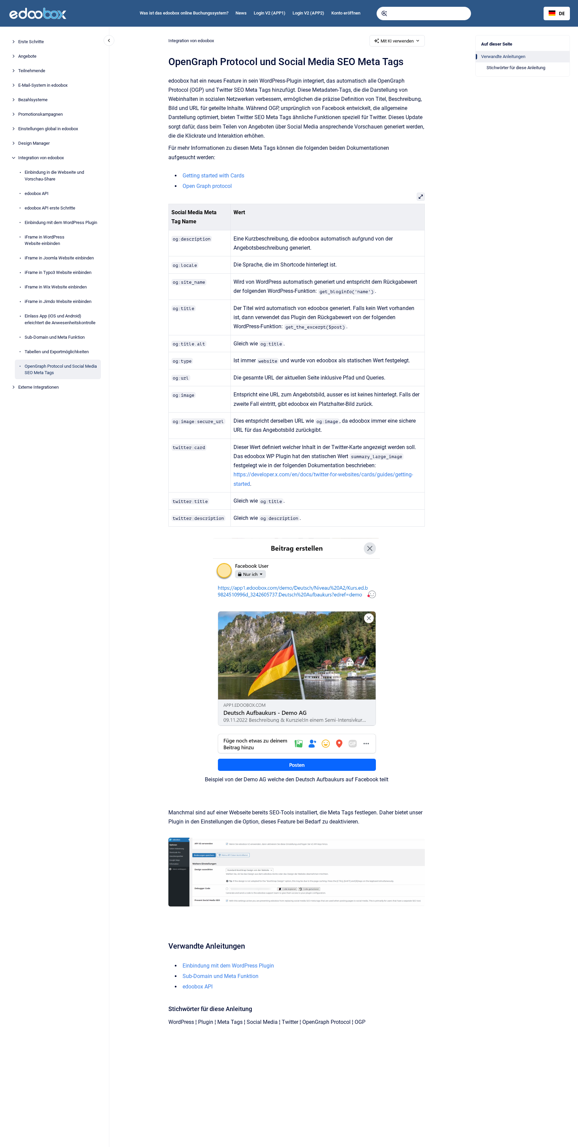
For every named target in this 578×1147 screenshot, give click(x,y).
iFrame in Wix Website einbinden (56, 286)
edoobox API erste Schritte (50, 207)
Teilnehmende (31, 70)
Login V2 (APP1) (269, 13)
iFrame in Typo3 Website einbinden (58, 272)
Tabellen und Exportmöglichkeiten (57, 351)
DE (562, 13)
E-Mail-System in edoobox (42, 85)
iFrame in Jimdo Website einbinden (58, 301)
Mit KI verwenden (397, 41)
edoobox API (37, 193)
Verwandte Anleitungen (503, 56)
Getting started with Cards (213, 175)
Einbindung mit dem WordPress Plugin (61, 222)
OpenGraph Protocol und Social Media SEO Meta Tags (61, 369)
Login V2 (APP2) (308, 13)
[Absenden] (384, 13)
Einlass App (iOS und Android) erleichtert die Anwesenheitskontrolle (60, 319)
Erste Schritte (31, 41)
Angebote (27, 56)
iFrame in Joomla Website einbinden (59, 257)
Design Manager (34, 143)
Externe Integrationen (38, 387)
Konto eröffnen (345, 13)
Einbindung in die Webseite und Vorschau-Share (54, 175)
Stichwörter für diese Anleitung (516, 67)
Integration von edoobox (41, 157)
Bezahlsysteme (33, 99)
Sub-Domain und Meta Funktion (55, 336)
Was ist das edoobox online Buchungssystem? (184, 13)
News (241, 13)
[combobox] (424, 13)
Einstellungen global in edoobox (48, 128)
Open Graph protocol (207, 186)
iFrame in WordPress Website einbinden (44, 240)
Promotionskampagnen (40, 114)
